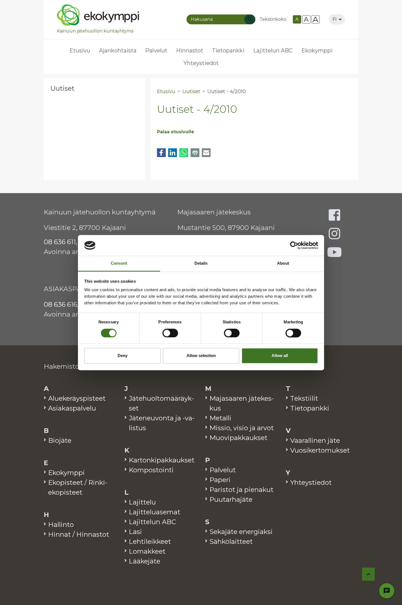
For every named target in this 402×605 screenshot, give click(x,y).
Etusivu (79, 50)
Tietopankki (228, 50)
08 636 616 (60, 304)
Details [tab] (201, 263)
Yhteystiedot (201, 63)
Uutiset (62, 88)
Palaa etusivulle (175, 131)
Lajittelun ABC (273, 50)
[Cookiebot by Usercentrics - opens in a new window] (294, 245)
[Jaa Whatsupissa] (183, 152)
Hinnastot (189, 50)
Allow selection (201, 355)
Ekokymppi (317, 50)
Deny (122, 355)
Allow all (280, 355)
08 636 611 (60, 242)
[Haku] (249, 19)
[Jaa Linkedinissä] (172, 152)
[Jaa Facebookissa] (161, 152)
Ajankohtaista (117, 50)
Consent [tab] (119, 263)
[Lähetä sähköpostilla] (206, 152)
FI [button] (335, 19)
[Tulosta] (195, 152)
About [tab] (283, 263)
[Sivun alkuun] (368, 574)
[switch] (170, 333)
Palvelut (156, 50)
